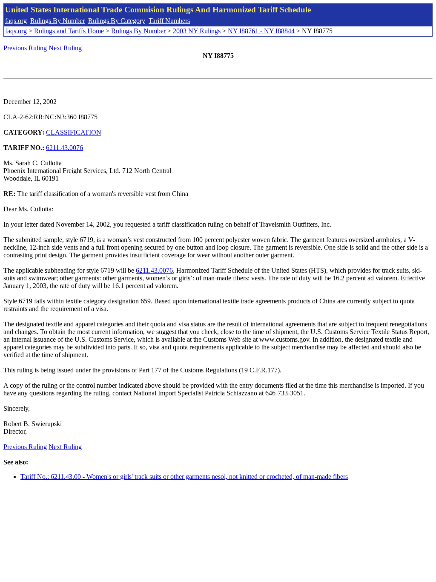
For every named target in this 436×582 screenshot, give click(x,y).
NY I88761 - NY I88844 (261, 31)
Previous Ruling (25, 48)
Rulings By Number (57, 20)
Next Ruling (65, 48)
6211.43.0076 (64, 147)
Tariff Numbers (169, 20)
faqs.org (16, 20)
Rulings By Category (116, 20)
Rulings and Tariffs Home (69, 31)
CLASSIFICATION (73, 132)
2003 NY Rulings (197, 31)
